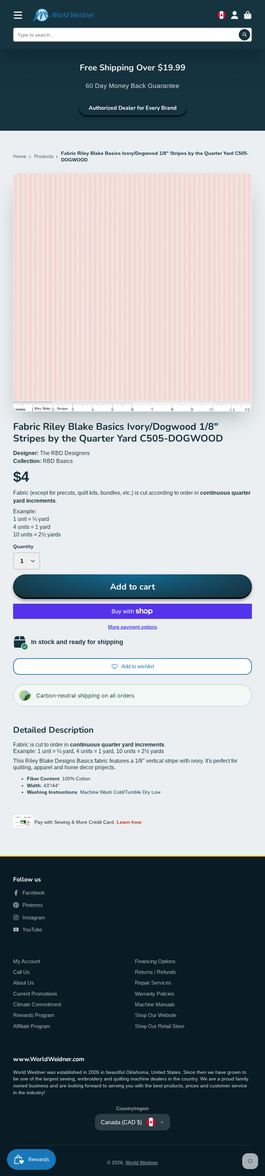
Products (43, 156)
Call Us (21, 972)
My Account (26, 961)
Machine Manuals (155, 1004)
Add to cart (132, 587)
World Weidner (142, 1162)
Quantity (23, 546)
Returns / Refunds (155, 972)
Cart (248, 15)
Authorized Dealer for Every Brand (133, 108)
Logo (63, 15)
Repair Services (153, 983)
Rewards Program (34, 1015)
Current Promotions (35, 994)
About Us (23, 983)
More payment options (132, 627)
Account (234, 15)
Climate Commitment (37, 1004)
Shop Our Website (155, 1015)
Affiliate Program (31, 1026)
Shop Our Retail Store (159, 1026)
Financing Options (155, 961)
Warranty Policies (154, 994)
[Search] (245, 35)
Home (19, 156)
